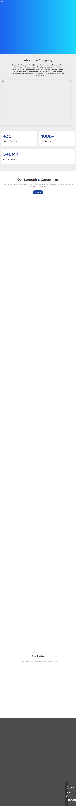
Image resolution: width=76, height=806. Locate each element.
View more (38, 192)
